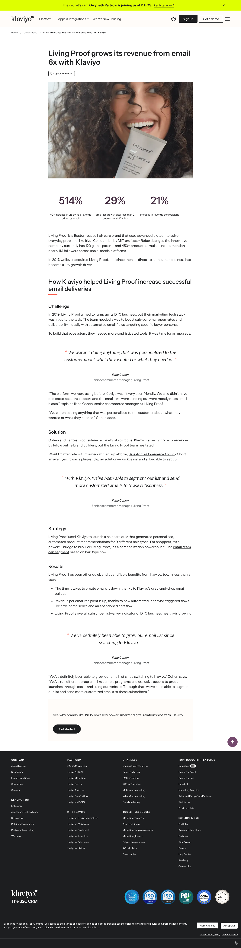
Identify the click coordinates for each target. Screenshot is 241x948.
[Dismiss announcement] (223, 5)
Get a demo (211, 19)
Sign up (188, 19)
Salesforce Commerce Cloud (152, 454)
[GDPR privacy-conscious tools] (222, 896)
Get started (67, 729)
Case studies (30, 32)
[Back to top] (232, 741)
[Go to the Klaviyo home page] (22, 19)
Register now (163, 5)
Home (14, 32)
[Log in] (173, 19)
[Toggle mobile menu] (227, 19)
